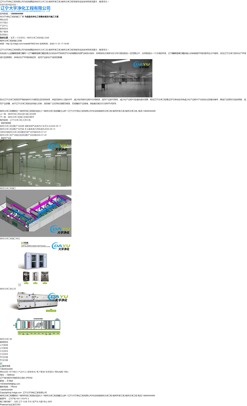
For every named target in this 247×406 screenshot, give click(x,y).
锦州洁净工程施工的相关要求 (21, 116)
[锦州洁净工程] (35, 313)
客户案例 (4, 31)
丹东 (30, 401)
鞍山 (45, 401)
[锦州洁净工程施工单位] (35, 212)
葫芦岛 (35, 401)
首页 (13, 37)
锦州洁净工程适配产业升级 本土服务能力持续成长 (27, 128)
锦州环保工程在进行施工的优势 (22, 113)
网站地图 (59, 371)
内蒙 (41, 401)
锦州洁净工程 (42, 1)
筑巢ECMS (15, 404)
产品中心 (4, 25)
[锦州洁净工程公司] (35, 263)
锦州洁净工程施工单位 (10, 238)
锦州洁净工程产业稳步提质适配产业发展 (23, 134)
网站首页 (4, 19)
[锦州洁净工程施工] (35, 162)
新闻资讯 (4, 28)
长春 (25, 401)
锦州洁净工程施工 (8, 188)
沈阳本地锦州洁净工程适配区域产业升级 (23, 131)
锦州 (50, 401)
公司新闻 (4, 344)
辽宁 (21, 401)
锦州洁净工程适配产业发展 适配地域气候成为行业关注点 (30, 125)
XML (66, 371)
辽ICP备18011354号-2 (18, 398)
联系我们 (4, 34)
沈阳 (16, 401)
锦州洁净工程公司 (8, 288)
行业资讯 (21, 37)
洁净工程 (27, 119)
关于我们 (4, 22)
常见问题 (4, 356)
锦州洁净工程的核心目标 (38, 37)
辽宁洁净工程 (16, 119)
